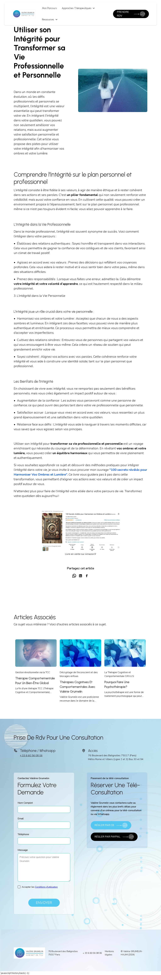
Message (23, 850)
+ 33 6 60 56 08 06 (31, 755)
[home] (24, 14)
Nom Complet (25, 803)
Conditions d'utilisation (46, 886)
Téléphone (23, 834)
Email (21, 818)
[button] (78, 8)
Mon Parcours (49, 8)
